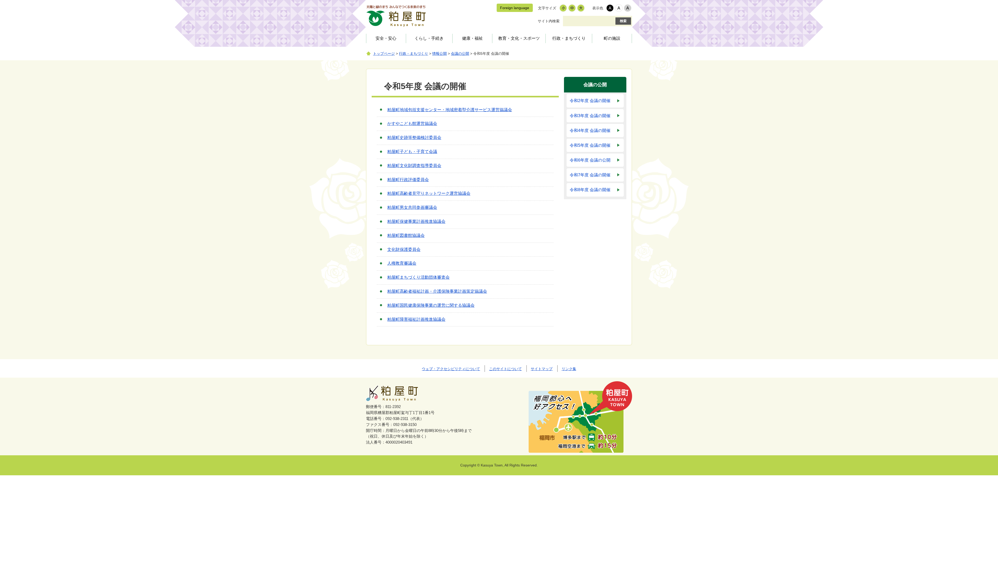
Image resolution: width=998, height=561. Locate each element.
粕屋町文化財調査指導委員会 (414, 165)
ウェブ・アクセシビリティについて (451, 369)
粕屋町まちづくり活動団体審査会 (418, 277)
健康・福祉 (472, 38)
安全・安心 (386, 38)
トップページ (384, 54)
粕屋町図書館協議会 (406, 235)
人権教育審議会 (401, 263)
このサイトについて (505, 369)
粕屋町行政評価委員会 (408, 179)
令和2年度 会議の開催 (590, 100)
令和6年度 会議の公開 (590, 160)
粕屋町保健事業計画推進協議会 (416, 221)
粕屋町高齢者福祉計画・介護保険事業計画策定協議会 (437, 291)
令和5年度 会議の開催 (590, 145)
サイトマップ (542, 369)
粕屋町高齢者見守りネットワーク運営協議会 (428, 193)
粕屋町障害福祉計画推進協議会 (416, 319)
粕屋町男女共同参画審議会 (412, 207)
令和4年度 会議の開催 (590, 130)
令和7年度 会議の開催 (590, 175)
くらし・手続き (429, 38)
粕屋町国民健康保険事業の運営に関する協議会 (431, 305)
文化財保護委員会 (404, 249)
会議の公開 (460, 54)
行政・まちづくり (569, 38)
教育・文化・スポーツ (519, 38)
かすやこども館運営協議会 (412, 123)
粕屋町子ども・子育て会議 (412, 151)
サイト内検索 (549, 21)
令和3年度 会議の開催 (590, 115)
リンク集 (569, 369)
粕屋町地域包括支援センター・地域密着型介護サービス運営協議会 (449, 110)
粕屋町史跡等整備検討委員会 (414, 137)
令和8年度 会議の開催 (590, 190)
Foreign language (514, 8)
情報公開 (439, 54)
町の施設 (612, 38)
